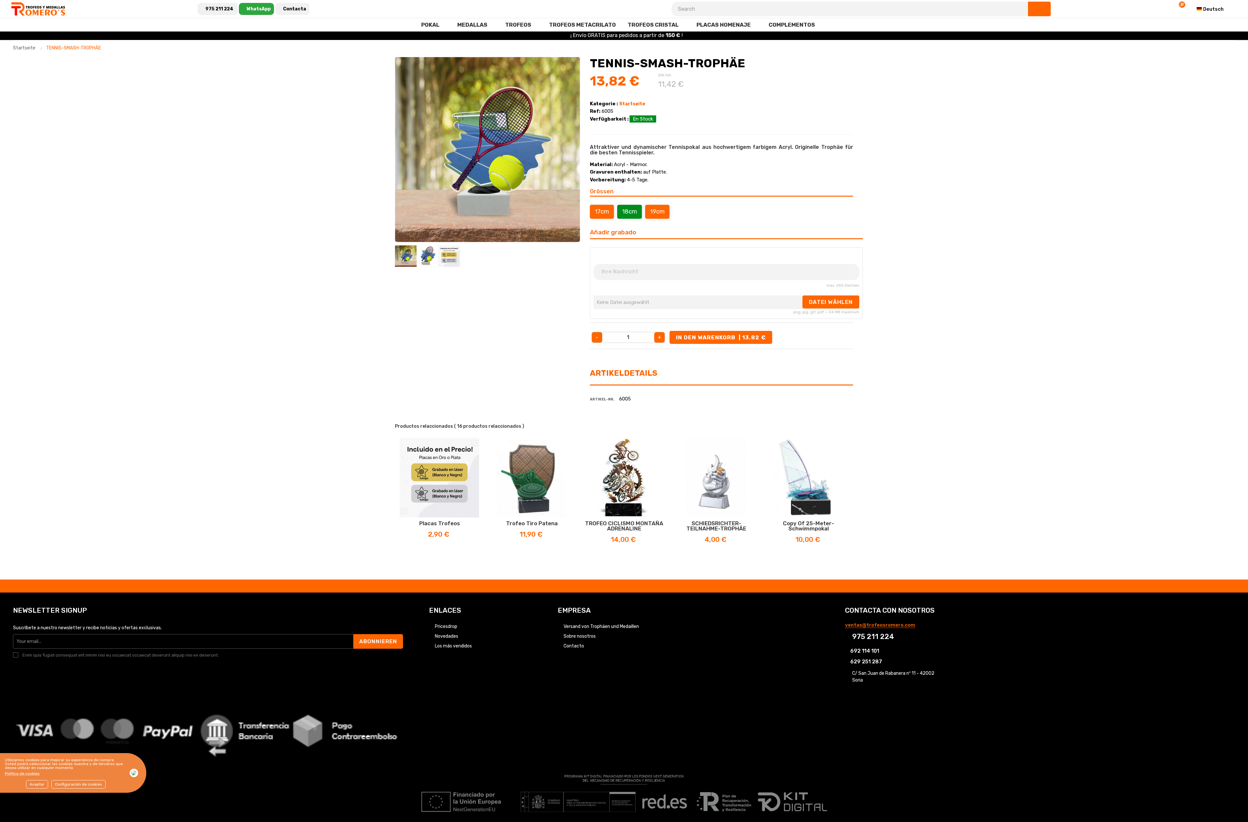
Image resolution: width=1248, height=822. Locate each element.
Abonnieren (378, 641)
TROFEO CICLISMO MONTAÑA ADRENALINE (624, 526)
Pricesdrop (446, 626)
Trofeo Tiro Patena (532, 523)
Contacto (574, 646)
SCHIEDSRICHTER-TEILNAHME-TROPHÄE (716, 526)
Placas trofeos (439, 523)
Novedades (446, 636)
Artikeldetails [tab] (623, 373)
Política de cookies (22, 773)
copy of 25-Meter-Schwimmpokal (808, 526)
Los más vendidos (453, 646)
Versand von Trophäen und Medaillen (601, 626)
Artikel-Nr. (602, 399)
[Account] (1162, 9)
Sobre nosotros (580, 636)
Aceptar (37, 784)
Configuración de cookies (78, 784)
